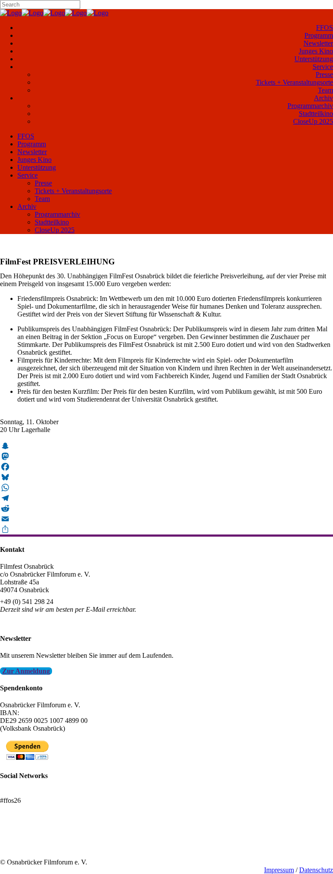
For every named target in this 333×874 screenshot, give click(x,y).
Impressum (279, 870)
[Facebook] (166, 467)
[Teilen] (166, 529)
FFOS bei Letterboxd (29, 792)
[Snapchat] (166, 446)
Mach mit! (14, 838)
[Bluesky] (166, 477)
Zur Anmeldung (26, 671)
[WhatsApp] (166, 487)
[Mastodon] (166, 456)
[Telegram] (166, 498)
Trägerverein (17, 846)
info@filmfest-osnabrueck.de (39, 621)
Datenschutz (316, 870)
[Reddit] (166, 508)
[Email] (166, 519)
